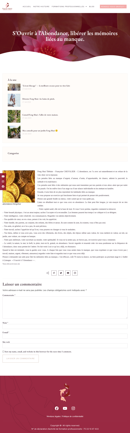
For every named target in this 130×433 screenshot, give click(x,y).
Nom (5, 323)
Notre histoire (41, 6)
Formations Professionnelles (68, 6)
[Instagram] (3, 181)
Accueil (27, 6)
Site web (6, 342)
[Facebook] (3, 186)
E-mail (6, 332)
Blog (91, 6)
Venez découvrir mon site (11, 264)
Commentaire (9, 295)
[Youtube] (3, 176)
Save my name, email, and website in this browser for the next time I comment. (38, 352)
